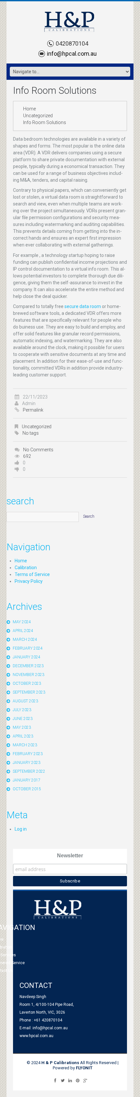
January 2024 (26, 657)
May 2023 (22, 727)
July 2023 (22, 710)
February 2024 (28, 648)
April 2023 (23, 736)
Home (29, 108)
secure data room (82, 306)
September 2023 (29, 692)
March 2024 (25, 639)
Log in (21, 829)
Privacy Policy (29, 581)
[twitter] (63, 1080)
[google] (85, 1080)
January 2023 (26, 762)
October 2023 (27, 683)
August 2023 (25, 701)
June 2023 (23, 718)
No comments (38, 449)
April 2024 (23, 630)
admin (28, 403)
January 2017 (26, 780)
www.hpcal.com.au (36, 1036)
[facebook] (55, 1080)
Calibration (26, 567)
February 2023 (28, 754)
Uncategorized (38, 115)
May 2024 (22, 622)
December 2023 (28, 666)
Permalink (33, 410)
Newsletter (70, 855)
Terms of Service (32, 574)
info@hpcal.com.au (72, 53)
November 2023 (28, 674)
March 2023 (25, 745)
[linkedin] (70, 1080)
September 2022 (29, 771)
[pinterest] (78, 1080)
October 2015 (27, 789)
